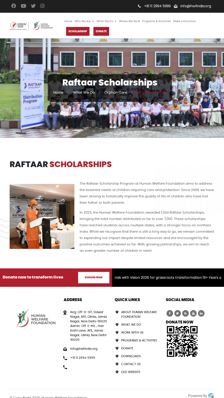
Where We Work (129, 21)
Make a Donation (184, 21)
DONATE (101, 31)
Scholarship (77, 31)
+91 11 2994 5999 (157, 6)
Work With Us (132, 332)
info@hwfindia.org (195, 6)
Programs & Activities (156, 21)
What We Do (104, 21)
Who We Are (83, 21)
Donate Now (94, 277)
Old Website (130, 372)
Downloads (131, 356)
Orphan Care (115, 92)
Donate (127, 348)
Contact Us (131, 364)
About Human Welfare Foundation (139, 314)
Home (68, 21)
